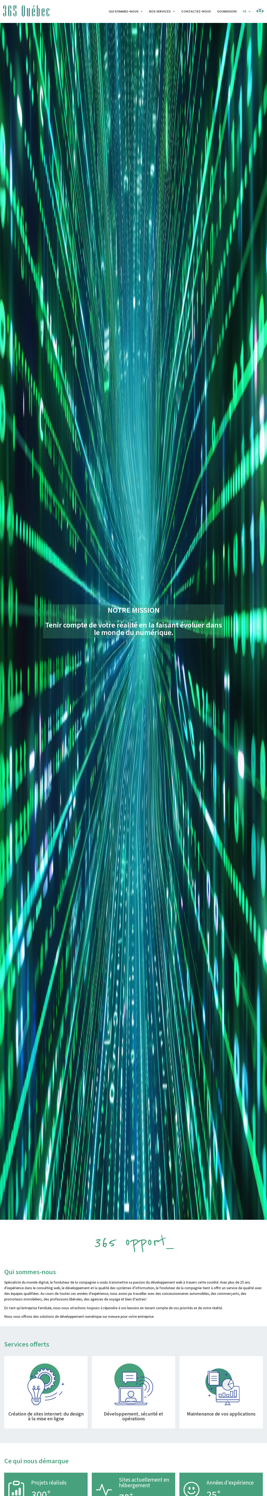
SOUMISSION (227, 11)
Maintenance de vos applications (221, 1414)
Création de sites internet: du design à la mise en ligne (46, 1416)
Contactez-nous (196, 11)
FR (244, 11)
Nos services (160, 11)
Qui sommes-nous (124, 11)
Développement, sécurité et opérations (133, 1416)
